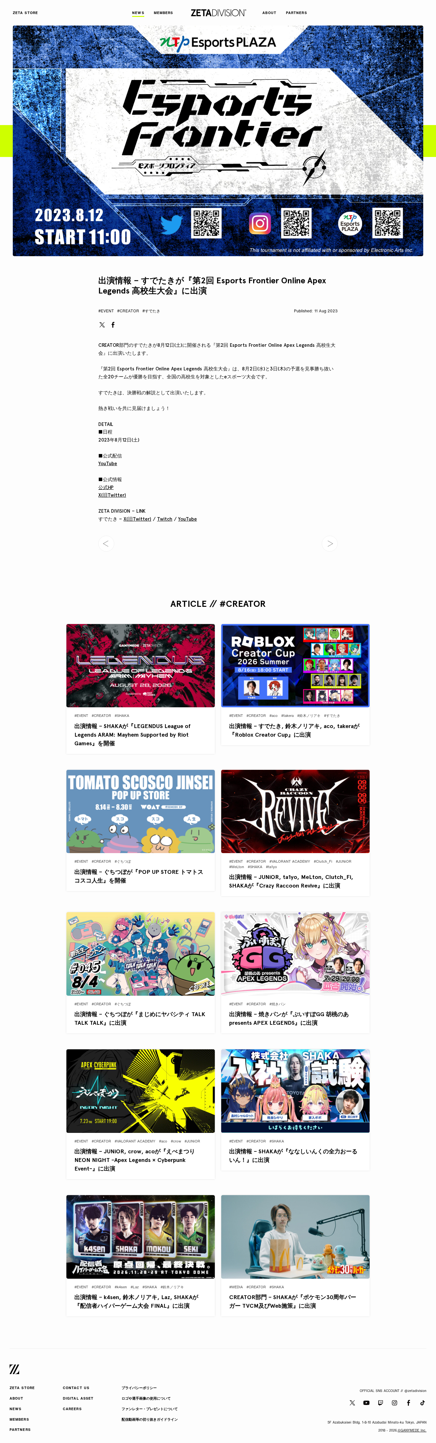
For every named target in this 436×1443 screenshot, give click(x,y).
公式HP (106, 487)
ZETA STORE (22, 1388)
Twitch (164, 519)
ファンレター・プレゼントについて (150, 1409)
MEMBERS (19, 1420)
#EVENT (106, 311)
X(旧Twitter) (112, 495)
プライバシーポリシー (139, 1388)
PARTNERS (20, 1430)
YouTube (107, 463)
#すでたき (151, 311)
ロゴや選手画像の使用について (146, 1399)
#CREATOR (128, 311)
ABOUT (17, 1399)
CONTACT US (76, 1388)
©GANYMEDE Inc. (412, 1430)
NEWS (15, 1409)
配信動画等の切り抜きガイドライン (150, 1420)
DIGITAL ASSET (78, 1399)
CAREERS (72, 1409)
